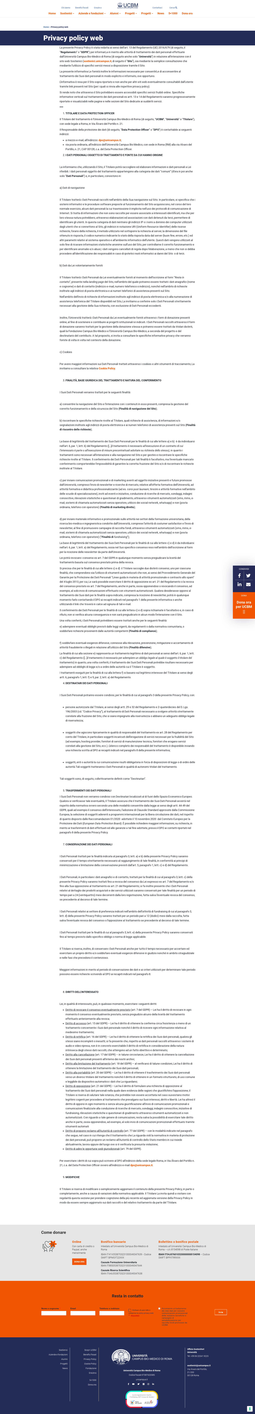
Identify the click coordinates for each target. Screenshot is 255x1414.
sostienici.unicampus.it (97, 61)
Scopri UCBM (90, 1350)
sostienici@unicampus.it (199, 1365)
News (160, 13)
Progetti (130, 13)
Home (52, 13)
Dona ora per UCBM (244, 604)
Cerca (172, 7)
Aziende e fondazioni (91, 13)
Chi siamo (65, 7)
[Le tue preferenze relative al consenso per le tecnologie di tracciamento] (250, 1409)
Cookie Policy (107, 368)
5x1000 (92, 1380)
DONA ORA (79, 1262)
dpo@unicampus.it (110, 140)
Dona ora (187, 13)
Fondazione (91, 1368)
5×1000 (173, 13)
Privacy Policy (90, 1359)
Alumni (114, 13)
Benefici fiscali (81, 7)
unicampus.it (142, 1379)
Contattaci (157, 7)
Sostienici (66, 13)
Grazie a (98, 7)
